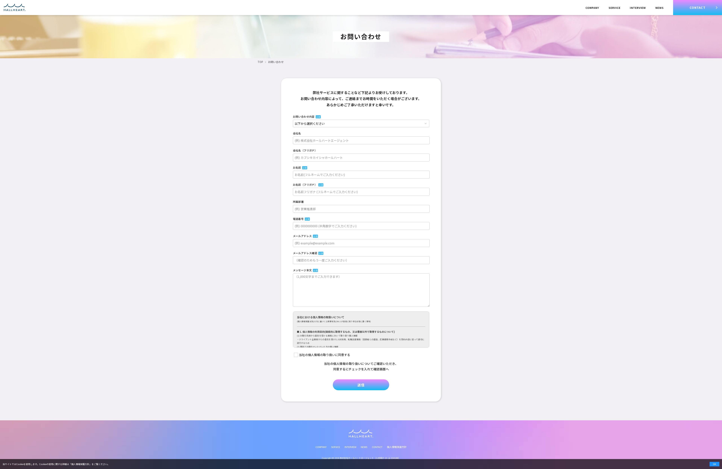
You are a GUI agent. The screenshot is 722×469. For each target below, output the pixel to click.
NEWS (659, 8)
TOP (260, 62)
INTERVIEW (638, 8)
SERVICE (615, 8)
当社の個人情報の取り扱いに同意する (324, 354)
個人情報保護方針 (397, 447)
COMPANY (592, 8)
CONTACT (697, 7)
